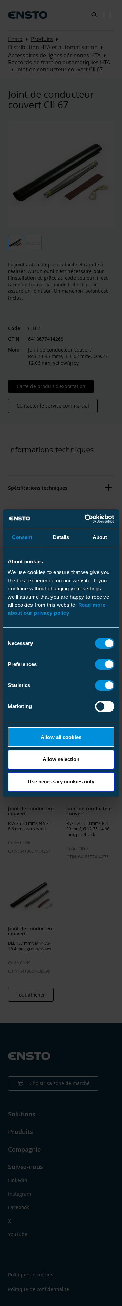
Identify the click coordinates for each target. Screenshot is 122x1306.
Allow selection (61, 759)
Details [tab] (61, 537)
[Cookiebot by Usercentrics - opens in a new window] (86, 518)
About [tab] (100, 537)
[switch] (104, 664)
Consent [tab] (22, 537)
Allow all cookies (61, 737)
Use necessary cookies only (61, 781)
